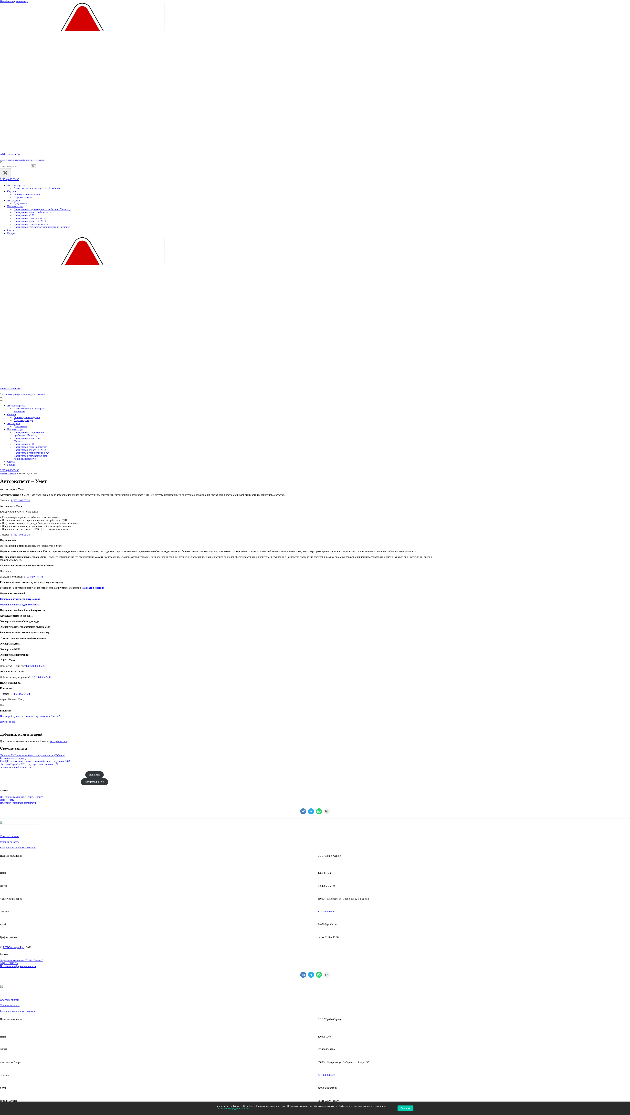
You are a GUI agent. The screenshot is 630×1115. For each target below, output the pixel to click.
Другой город (7, 721)
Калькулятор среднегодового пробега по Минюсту (42, 209)
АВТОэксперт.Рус (13, 947)
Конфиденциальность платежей (18, 847)
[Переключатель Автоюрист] (57, 423)
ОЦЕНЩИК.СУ (9, 799)
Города (11, 233)
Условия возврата (10, 842)
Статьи (11, 230)
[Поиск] (1, 162)
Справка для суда (23, 197)
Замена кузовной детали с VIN (17, 767)
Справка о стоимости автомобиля (20, 599)
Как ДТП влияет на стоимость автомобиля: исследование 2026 (35, 761)
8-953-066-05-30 (326, 911)
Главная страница (8, 473)
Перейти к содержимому (14, 1)
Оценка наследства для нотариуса (20, 604)
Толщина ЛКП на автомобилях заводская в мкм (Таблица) (32, 755)
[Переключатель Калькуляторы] (57, 429)
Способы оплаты (9, 836)
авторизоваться (58, 741)
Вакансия (94, 774)
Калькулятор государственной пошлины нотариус (42, 227)
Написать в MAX (94, 781)
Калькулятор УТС (24, 215)
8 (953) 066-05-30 (9, 179)
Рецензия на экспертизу (13, 758)
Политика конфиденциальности (18, 802)
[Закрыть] (5, 173)
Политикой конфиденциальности (233, 1108)
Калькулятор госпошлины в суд (31, 224)
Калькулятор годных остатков (30, 218)
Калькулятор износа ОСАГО (30, 221)
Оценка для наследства (27, 194)
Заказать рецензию (93, 587)
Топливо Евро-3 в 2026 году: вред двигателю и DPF (29, 764)
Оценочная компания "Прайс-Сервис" (21, 797)
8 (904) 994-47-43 (33, 576)
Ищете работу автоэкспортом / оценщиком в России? (30, 716)
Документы (20, 203)
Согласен (405, 1108)
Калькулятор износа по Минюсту (32, 212)
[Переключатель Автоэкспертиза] (57, 405)
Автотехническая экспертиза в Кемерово (37, 188)
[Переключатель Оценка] (57, 414)
